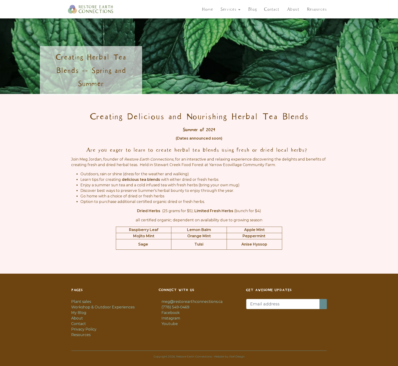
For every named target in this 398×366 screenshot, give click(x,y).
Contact (271, 9)
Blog (252, 9)
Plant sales (81, 301)
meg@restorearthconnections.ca (191, 301)
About (293, 9)
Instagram (170, 318)
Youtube (169, 324)
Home (207, 9)
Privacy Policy (84, 329)
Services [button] (229, 9)
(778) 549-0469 (175, 307)
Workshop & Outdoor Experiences (103, 307)
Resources (317, 9)
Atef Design (237, 356)
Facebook (170, 312)
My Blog (78, 312)
